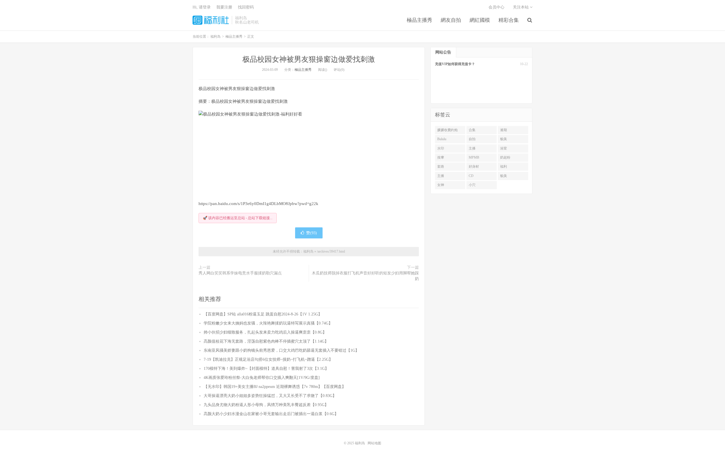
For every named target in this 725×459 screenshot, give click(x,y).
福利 (503, 166)
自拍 (472, 139)
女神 (440, 185)
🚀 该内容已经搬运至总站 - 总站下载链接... (237, 218)
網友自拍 (451, 20)
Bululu (441, 139)
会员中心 (496, 7)
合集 (472, 130)
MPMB (474, 157)
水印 (440, 148)
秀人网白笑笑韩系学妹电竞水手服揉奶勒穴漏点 (240, 273)
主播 (472, 148)
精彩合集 (508, 20)
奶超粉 (505, 157)
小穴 (472, 185)
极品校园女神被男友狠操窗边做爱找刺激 (308, 59)
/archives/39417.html (331, 251)
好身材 (474, 166)
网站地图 (374, 443)
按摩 (440, 157)
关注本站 (521, 7)
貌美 (503, 139)
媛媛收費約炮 (447, 130)
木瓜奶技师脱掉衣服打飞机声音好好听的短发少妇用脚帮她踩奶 (365, 276)
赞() (311, 233)
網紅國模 (480, 20)
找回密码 (246, 7)
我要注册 (224, 7)
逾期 (503, 130)
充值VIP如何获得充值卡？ (455, 64)
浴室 (503, 148)
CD (471, 176)
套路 (440, 166)
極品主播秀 (419, 20)
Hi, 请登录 (202, 7)
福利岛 (211, 20)
